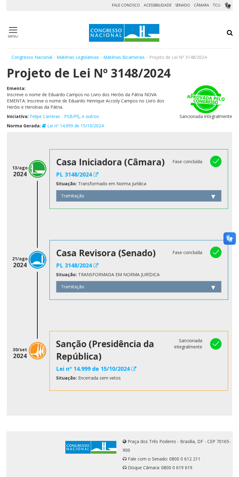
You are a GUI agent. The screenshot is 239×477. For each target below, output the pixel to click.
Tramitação (72, 196)
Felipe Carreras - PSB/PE (54, 116)
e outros (90, 116)
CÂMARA (201, 5)
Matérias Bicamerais (124, 57)
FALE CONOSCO (126, 5)
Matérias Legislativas (78, 57)
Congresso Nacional (32, 57)
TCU (216, 5)
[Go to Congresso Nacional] (124, 33)
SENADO (182, 5)
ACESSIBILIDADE (157, 5)
